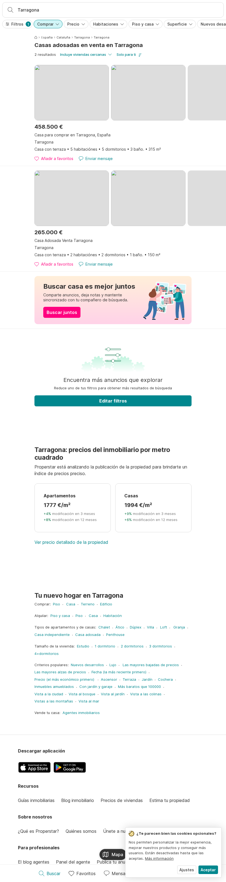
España (47, 37)
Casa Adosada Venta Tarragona (63, 240)
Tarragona (82, 37)
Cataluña (63, 37)
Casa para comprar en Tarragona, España (72, 135)
